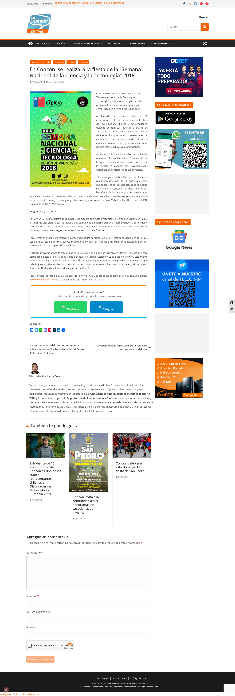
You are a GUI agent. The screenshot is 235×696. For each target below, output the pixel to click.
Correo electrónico (38, 611)
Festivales (114, 43)
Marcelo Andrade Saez (56, 82)
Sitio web (31, 627)
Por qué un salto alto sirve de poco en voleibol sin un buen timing (89, 2)
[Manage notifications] (6, 689)
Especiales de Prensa (86, 43)
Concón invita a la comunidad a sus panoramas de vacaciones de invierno (86, 505)
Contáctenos (137, 43)
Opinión (60, 43)
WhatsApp (73, 309)
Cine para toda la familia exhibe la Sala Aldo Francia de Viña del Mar (121, 347)
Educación (83, 62)
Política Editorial (100, 678)
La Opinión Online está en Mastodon (20, 694)
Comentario (34, 552)
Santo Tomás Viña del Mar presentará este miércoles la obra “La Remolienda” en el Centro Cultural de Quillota (57, 349)
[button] (48, 43)
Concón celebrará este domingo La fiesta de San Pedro (130, 467)
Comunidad (59, 62)
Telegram (108, 309)
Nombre (32, 596)
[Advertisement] (182, 194)
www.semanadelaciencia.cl (45, 279)
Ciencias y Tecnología (40, 62)
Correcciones (119, 678)
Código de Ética (138, 678)
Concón (71, 62)
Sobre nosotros (160, 43)
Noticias (42, 43)
